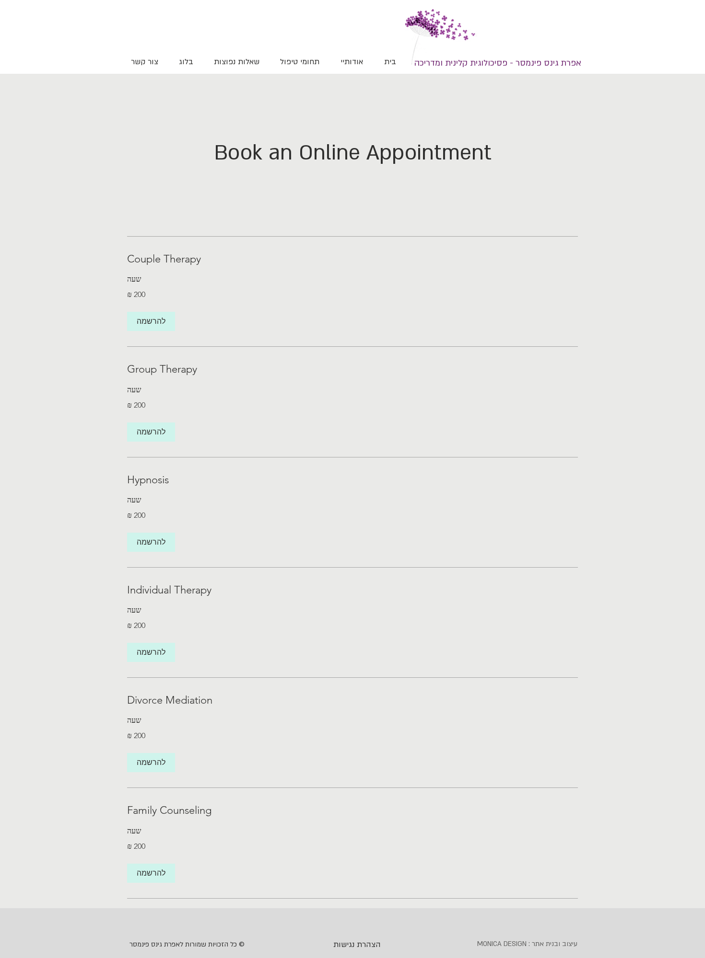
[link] (352, 259)
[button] (151, 321)
